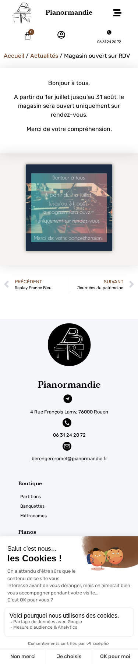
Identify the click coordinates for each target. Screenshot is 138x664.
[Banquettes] (78, 506)
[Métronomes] (78, 516)
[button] (117, 13)
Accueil (14, 55)
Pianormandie (69, 12)
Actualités (44, 55)
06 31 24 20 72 (109, 42)
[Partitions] (78, 497)
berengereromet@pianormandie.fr (69, 458)
